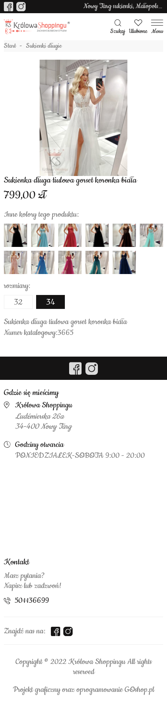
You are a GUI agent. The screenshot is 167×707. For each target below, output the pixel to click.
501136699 (32, 600)
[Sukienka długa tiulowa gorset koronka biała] (83, 118)
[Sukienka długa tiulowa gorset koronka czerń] (15, 235)
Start (10, 46)
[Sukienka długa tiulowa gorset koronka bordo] (70, 235)
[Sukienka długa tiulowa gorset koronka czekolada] (124, 235)
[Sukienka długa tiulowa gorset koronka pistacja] (42, 235)
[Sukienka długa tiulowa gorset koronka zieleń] (97, 262)
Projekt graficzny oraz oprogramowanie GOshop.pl (83, 690)
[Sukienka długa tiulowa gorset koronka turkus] (42, 262)
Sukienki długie (44, 46)
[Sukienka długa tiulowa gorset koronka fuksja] (70, 262)
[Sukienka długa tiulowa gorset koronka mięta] (151, 235)
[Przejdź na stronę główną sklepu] (37, 26)
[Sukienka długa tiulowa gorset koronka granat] (124, 262)
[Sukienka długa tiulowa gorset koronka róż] (15, 262)
